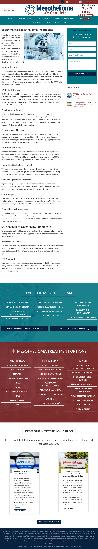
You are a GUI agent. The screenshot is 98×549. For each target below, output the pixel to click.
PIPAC (17, 405)
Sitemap (68, 546)
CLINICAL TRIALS (83, 409)
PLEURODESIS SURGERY (83, 400)
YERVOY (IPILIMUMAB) (50, 403)
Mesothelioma (25, 18)
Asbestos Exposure (64, 18)
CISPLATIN (17, 374)
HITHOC (17, 387)
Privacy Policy (76, 546)
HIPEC (17, 383)
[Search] (62, 2)
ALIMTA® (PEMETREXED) (17, 365)
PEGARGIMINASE (17, 400)
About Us (37, 23)
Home (10, 18)
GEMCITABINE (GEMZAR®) (17, 378)
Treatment (43, 18)
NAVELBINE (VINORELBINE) (17, 391)
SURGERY (83, 361)
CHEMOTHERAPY (17, 361)
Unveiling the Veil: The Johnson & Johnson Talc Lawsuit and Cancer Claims (84, 105)
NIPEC (17, 396)
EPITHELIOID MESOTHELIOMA (18, 319)
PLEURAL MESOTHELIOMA (50, 316)
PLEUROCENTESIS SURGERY (83, 396)
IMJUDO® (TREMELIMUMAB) (50, 378)
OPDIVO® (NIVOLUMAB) (50, 390)
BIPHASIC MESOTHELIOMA (17, 307)
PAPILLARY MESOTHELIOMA (50, 303)
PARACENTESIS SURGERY (83, 372)
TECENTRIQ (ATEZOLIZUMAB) (50, 394)
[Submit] (13, 10)
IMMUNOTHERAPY (50, 361)
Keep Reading (20, 511)
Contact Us (60, 23)
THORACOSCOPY (82, 405)
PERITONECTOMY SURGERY (83, 384)
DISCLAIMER (49, 543)
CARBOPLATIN (17, 370)
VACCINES (50, 399)
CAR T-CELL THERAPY (50, 365)
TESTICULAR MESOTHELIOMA (83, 317)
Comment (76, 98)
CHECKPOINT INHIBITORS (50, 370)
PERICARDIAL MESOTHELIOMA (50, 307)
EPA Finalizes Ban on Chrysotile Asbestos (84, 95)
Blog (48, 23)
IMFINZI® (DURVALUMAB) (50, 374)
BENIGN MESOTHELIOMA (17, 303)
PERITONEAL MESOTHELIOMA (50, 311)
